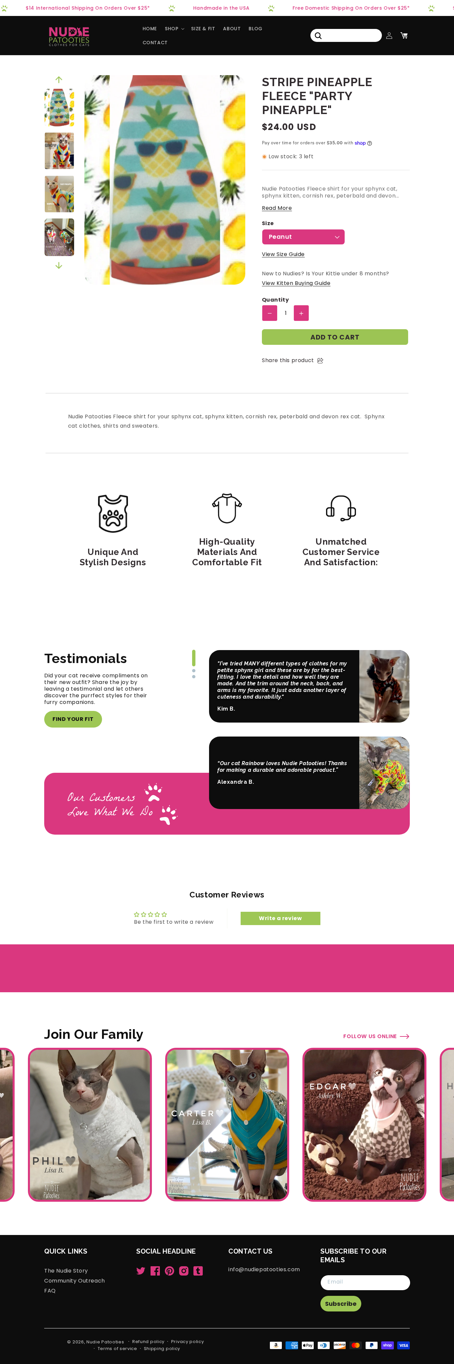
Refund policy (148, 1341)
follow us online (370, 1036)
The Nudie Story (66, 1271)
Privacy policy (187, 1341)
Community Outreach (74, 1280)
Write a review (280, 918)
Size (268, 223)
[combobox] (346, 35)
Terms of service (117, 1348)
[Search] (318, 36)
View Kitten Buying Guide (296, 283)
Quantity (275, 300)
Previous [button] (59, 79)
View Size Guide (283, 254)
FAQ (50, 1290)
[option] (59, 107)
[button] (174, 29)
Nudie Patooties (105, 1342)
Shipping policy (162, 1348)
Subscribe (341, 1303)
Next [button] (59, 265)
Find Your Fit (73, 719)
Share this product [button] (288, 360)
